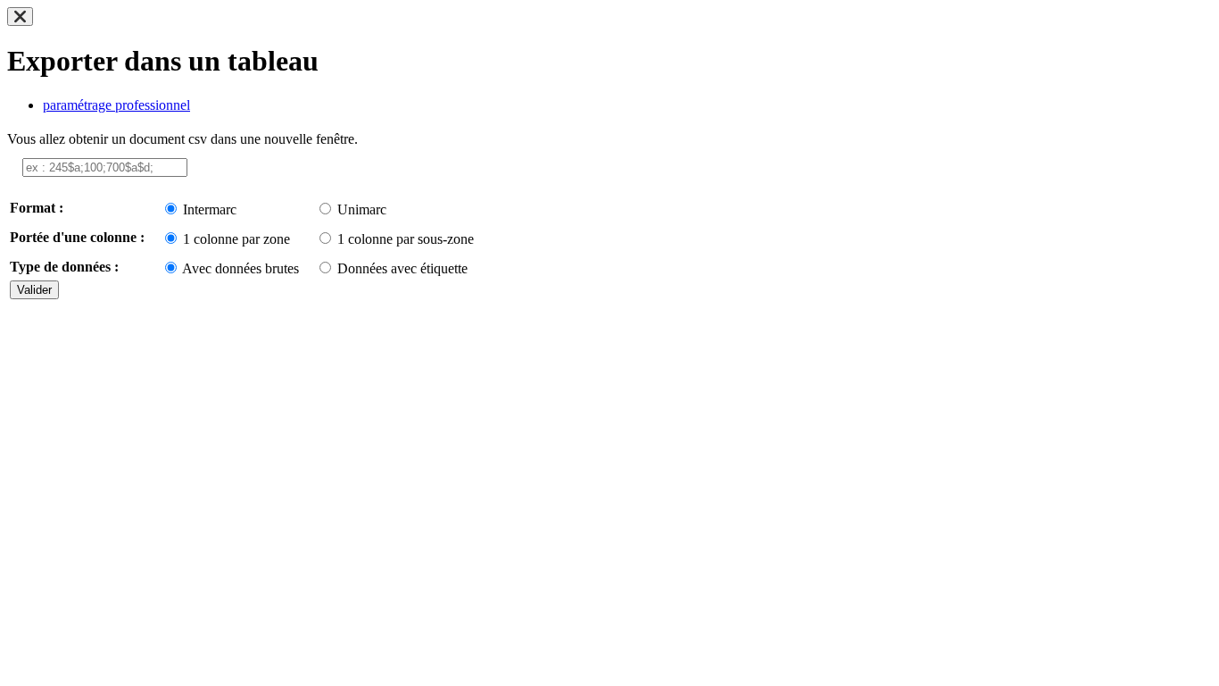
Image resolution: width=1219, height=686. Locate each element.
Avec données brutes (240, 268)
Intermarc (209, 209)
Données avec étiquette (402, 268)
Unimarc (361, 209)
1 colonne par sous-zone (405, 239)
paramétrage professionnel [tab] (116, 105)
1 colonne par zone (236, 239)
